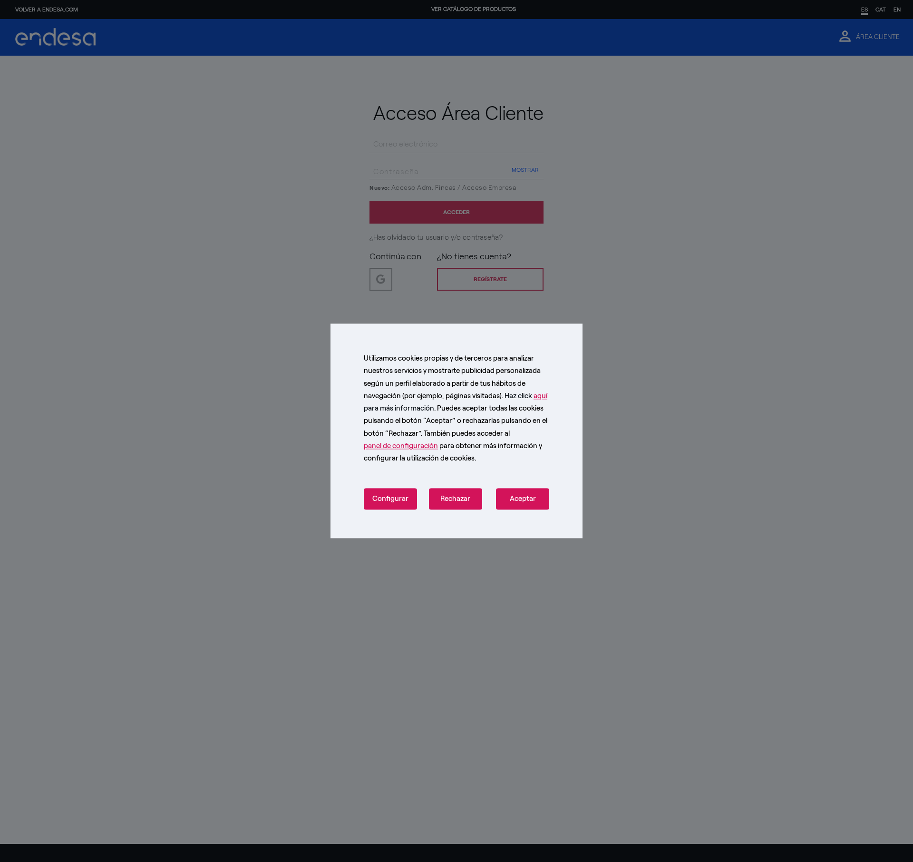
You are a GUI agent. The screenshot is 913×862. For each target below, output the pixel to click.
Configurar (390, 499)
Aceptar (523, 499)
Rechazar (455, 499)
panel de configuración (401, 445)
